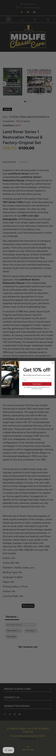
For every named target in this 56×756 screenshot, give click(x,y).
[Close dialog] (53, 362)
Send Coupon (37, 384)
